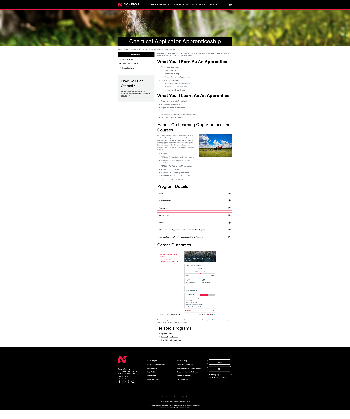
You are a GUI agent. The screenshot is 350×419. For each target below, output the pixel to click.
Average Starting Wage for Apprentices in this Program (181, 237)
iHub (188, 401)
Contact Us (122, 378)
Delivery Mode (165, 200)
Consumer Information (185, 364)
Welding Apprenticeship (169, 337)
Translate (222, 377)
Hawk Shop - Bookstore (156, 364)
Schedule (162, 222)
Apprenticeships (127, 59)
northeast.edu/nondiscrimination (175, 408)
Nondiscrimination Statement (187, 372)
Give (219, 369)
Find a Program (180, 4)
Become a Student (159, 4)
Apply (220, 362)
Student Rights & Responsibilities (189, 368)
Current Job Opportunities (130, 63)
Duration (162, 193)
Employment (151, 375)
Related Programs (128, 68)
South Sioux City (174, 401)
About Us (213, 4)
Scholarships (152, 368)
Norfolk (162, 401)
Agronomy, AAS (166, 333)
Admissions (163, 207)
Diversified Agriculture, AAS (171, 340)
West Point (183, 401)
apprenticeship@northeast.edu (132, 93)
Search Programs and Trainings (135, 49)
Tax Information (182, 379)
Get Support (198, 4)
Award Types (164, 215)
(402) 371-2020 (123, 376)
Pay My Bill (151, 372)
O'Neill (167, 401)
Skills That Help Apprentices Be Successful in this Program (182, 229)
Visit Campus (152, 360)
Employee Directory (154, 379)
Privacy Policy (182, 360)
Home (120, 49)
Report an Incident (183, 375)
